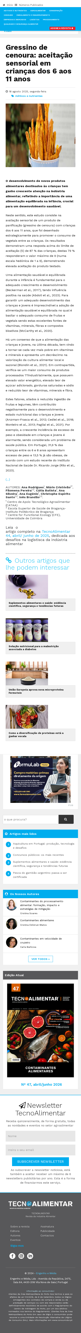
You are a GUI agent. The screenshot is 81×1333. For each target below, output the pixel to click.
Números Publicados (30, 5)
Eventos (15, 1239)
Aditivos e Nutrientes (15, 11)
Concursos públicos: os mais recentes (38, 854)
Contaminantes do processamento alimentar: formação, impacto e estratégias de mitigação (41, 905)
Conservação (56, 11)
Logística (34, 20)
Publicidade (47, 1230)
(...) (8, 479)
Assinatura (47, 1226)
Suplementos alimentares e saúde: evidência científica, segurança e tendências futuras (37, 605)
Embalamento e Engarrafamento (33, 15)
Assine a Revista (60, 28)
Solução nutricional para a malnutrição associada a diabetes (34, 648)
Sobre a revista (19, 1226)
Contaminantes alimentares (37, 920)
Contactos (47, 1235)
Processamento (51, 20)
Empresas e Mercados (15, 20)
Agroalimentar (38, 11)
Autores (15, 1235)
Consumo (8, 15)
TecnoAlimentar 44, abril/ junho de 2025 (38, 533)
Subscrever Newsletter (40, 1161)
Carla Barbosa (28, 947)
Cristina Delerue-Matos (33, 925)
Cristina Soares (28, 913)
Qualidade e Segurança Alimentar (21, 24)
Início (9, 5)
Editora (14, 1230)
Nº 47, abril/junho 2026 (41, 1084)
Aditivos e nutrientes (29, 95)
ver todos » (40, 958)
